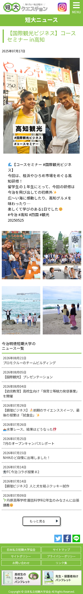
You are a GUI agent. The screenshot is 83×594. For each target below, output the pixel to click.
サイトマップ (61, 549)
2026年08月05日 (28, 374)
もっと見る (37, 521)
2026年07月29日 (41, 410)
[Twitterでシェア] (58, 539)
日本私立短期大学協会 (21, 549)
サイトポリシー (21, 556)
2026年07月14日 (21, 469)
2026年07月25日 (28, 441)
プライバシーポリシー (61, 556)
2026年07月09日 (41, 500)
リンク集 (61, 563)
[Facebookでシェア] (67, 539)
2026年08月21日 (29, 360)
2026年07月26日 (28, 427)
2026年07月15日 (26, 455)
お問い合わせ (21, 563)
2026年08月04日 (41, 391)
